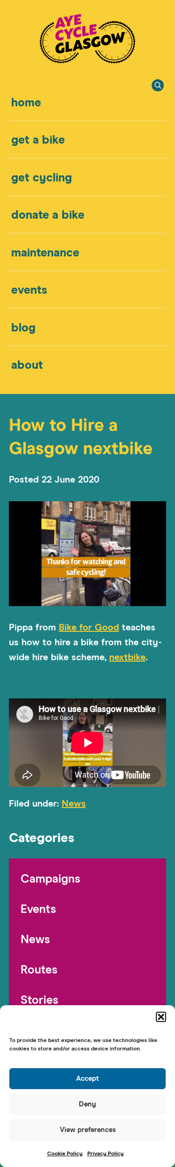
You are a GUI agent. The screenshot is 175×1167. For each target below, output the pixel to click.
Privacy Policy (105, 1154)
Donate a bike (47, 215)
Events (29, 290)
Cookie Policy (65, 1154)
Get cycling (41, 178)
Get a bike (38, 140)
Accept (87, 1078)
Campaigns (50, 879)
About (27, 365)
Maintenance (45, 253)
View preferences (88, 1129)
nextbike (127, 657)
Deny (87, 1104)
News (74, 803)
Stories (39, 1000)
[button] (161, 1017)
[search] (158, 85)
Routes (39, 970)
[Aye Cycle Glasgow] (87, 60)
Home (26, 103)
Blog (23, 328)
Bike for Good (89, 627)
